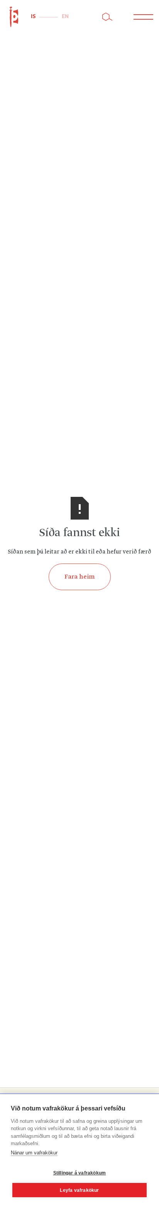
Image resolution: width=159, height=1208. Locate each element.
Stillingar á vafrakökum (79, 1173)
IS (33, 16)
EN (65, 16)
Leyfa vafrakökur (79, 1190)
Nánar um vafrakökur (34, 1153)
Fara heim (79, 577)
